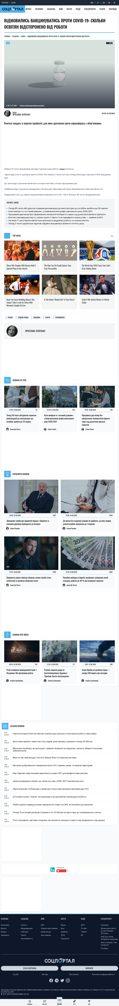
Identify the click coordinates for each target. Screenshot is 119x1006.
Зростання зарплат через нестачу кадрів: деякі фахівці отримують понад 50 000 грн (53, 742)
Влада (3, 932)
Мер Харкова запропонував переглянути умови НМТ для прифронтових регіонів (50, 773)
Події (78, 9)
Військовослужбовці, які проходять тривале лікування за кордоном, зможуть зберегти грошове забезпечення (57, 750)
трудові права (23, 317)
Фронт (28, 9)
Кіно (62, 928)
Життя (69, 9)
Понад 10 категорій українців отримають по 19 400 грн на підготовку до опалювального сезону (57, 813)
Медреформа (27, 928)
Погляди (113, 9)
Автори (13, 2)
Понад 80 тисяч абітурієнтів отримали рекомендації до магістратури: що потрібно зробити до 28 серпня (58, 208)
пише (62, 169)
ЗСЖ (63, 935)
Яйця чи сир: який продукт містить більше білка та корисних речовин (45, 758)
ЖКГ (42, 925)
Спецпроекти (90, 9)
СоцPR (102, 9)
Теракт (84, 932)
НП (82, 935)
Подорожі (65, 939)
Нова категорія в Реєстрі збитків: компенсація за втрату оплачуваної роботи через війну (55, 734)
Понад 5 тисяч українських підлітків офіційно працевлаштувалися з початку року (46, 224)
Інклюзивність (27, 939)
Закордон (5, 935)
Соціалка (51, 9)
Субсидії (24, 932)
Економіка (5, 925)
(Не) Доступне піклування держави (109, 938)
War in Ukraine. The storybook (109, 944)
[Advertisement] (59, 146)
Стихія (83, 928)
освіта (47, 317)
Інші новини (46, 935)
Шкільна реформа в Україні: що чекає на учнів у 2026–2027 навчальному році (48, 781)
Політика (39, 9)
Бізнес (4, 928)
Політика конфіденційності (103, 974)
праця (10, 317)
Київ (61, 9)
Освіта (24, 925)
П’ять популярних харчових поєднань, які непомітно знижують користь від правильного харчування (59, 820)
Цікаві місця (46, 932)
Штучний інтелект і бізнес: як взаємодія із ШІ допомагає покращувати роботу (49, 797)
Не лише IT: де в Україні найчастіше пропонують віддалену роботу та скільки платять (48, 221)
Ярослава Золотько (21, 114)
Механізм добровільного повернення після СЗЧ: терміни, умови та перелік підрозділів (52, 766)
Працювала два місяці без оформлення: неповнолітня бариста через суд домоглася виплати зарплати (57, 215)
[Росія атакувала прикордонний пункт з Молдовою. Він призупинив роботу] (22, 651)
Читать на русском (108, 113)
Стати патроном (29, 968)
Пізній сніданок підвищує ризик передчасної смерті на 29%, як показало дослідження (53, 805)
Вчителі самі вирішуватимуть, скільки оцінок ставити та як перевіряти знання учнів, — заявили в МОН (55, 218)
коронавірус (60, 317)
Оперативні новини (49, 928)
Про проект (5, 2)
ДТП (83, 925)
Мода (63, 925)
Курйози (64, 932)
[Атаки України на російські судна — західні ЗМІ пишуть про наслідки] (97, 651)
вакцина (37, 317)
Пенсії (23, 935)
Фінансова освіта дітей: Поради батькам (108, 931)
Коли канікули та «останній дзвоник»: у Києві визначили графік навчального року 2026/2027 (50, 212)
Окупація (104, 925)
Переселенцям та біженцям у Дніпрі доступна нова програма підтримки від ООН (51, 789)
